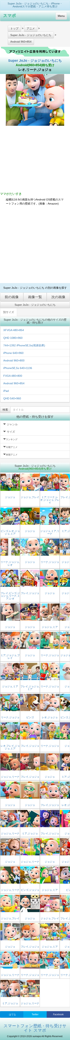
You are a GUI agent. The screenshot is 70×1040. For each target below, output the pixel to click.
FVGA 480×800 (12, 375)
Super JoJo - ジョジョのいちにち (35, 60)
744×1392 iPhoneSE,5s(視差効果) (24, 345)
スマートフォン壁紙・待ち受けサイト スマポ (35, 1028)
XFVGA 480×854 (13, 330)
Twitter (35, 1014)
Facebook (58, 1014)
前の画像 (12, 297)
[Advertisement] (35, 244)
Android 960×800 (13, 360)
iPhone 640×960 (13, 352)
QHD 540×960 (12, 398)
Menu (61, 15)
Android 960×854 (13, 383)
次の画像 (58, 297)
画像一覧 (35, 297)
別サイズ (8, 312)
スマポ (9, 15)
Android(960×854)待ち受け (35, 65)
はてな (12, 1014)
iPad (6, 390)
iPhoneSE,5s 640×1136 (17, 368)
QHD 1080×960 (13, 337)
